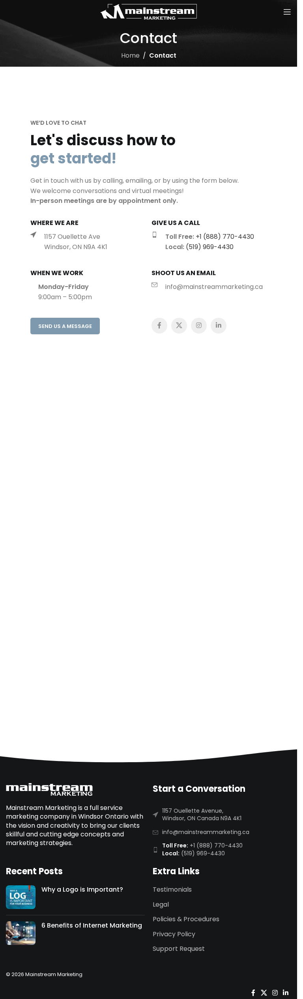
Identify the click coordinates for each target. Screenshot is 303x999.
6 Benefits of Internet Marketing (91, 925)
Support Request (179, 949)
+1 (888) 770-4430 (225, 236)
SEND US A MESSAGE (65, 326)
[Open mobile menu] (287, 12)
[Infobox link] (91, 242)
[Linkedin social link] (218, 326)
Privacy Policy (174, 934)
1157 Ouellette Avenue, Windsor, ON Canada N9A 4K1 (201, 815)
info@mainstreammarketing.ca (205, 832)
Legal (161, 904)
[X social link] (179, 326)
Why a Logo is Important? (82, 889)
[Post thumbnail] (21, 897)
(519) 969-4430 (210, 246)
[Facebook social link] (159, 326)
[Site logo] (148, 11)
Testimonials (172, 889)
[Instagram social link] (199, 326)
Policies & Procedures (186, 919)
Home (130, 55)
